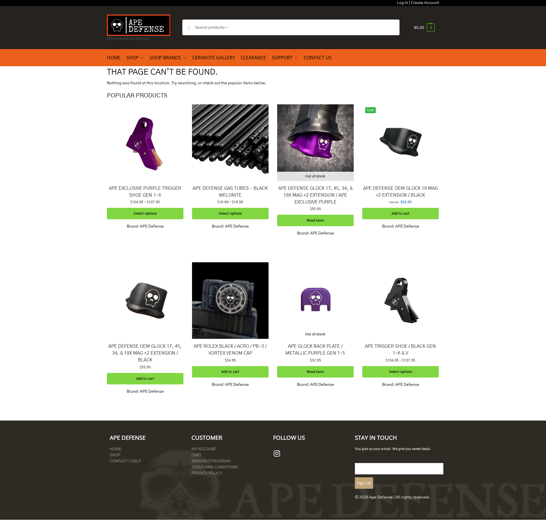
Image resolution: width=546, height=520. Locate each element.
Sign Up (364, 483)
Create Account (425, 3)
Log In (402, 3)
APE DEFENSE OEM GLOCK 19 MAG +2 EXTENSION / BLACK (400, 192)
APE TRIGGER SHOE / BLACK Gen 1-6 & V (400, 349)
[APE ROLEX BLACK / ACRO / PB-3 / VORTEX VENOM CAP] (230, 300)
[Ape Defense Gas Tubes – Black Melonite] (230, 142)
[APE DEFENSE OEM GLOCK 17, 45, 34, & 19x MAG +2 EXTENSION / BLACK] (145, 300)
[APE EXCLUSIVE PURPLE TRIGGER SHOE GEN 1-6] (145, 142)
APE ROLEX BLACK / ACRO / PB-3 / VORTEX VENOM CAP (230, 349)
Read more (315, 220)
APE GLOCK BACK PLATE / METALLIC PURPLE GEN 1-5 (315, 349)
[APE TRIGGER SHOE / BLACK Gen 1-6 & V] (400, 300)
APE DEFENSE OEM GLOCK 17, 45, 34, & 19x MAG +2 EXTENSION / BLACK (145, 353)
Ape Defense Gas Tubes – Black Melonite (230, 192)
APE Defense (152, 226)
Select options (145, 213)
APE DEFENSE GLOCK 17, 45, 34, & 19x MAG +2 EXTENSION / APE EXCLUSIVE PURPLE (315, 195)
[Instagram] (277, 453)
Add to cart (401, 213)
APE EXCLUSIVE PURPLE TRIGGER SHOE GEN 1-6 (145, 192)
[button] (424, 27)
